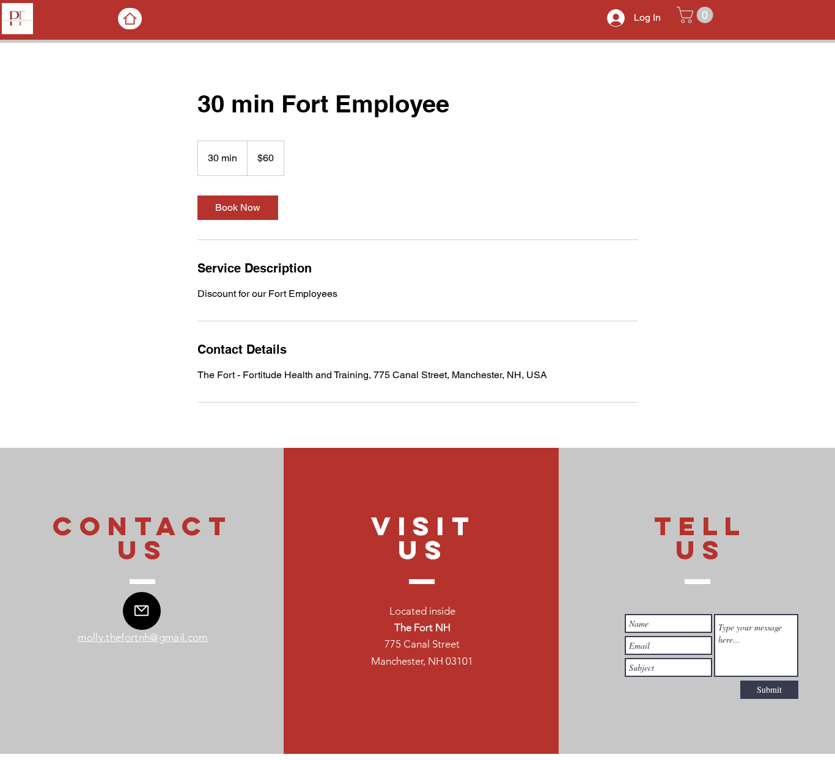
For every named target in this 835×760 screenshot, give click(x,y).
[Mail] (142, 611)
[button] (697, 15)
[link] (237, 207)
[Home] (130, 18)
